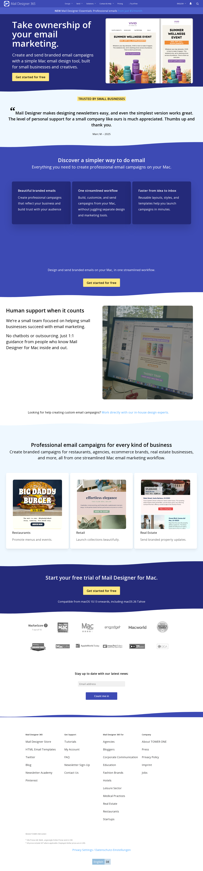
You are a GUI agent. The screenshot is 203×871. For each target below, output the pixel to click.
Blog (28, 765)
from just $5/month (130, 10)
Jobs (144, 773)
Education (109, 765)
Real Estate (110, 804)
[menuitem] (182, 3)
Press (145, 749)
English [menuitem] (98, 862)
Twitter (30, 757)
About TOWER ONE (154, 742)
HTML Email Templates (41, 749)
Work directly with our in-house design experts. (135, 412)
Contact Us (71, 773)
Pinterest (32, 780)
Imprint (147, 765)
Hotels (107, 780)
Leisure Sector (112, 788)
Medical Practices (114, 796)
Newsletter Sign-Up (77, 765)
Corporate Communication (120, 757)
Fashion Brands (113, 773)
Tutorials (70, 742)
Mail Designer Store (38, 742)
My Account (72, 749)
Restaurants (111, 811)
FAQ (67, 757)
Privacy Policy (150, 757)
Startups (108, 819)
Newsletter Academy (39, 773)
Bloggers (109, 749)
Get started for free (30, 77)
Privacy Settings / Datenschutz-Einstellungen (101, 850)
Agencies (109, 742)
